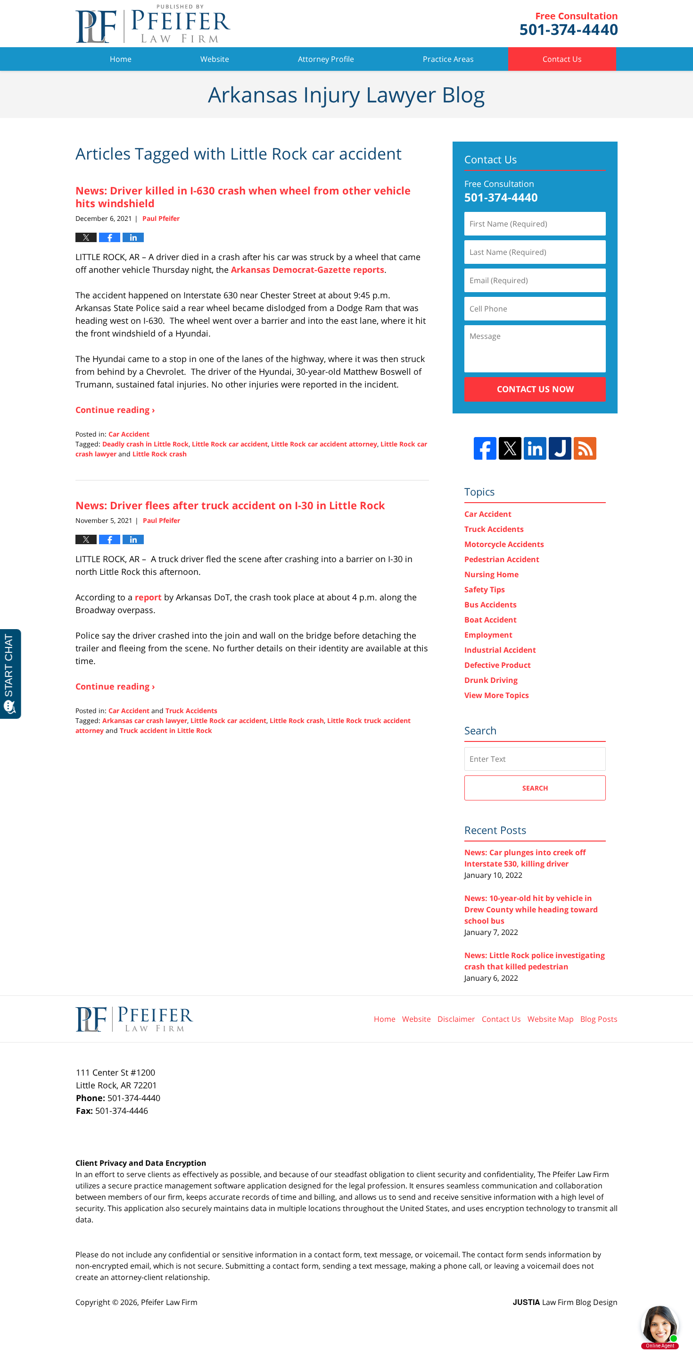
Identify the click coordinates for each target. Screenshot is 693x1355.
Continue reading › (115, 409)
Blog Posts (599, 1019)
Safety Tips (484, 589)
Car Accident (128, 433)
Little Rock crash (159, 453)
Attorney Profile (326, 59)
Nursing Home (491, 574)
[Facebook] (485, 448)
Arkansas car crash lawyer (144, 720)
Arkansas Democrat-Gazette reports (307, 269)
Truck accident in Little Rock (166, 730)
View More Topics (496, 695)
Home (121, 59)
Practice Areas (448, 59)
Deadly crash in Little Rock (145, 443)
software (229, 1185)
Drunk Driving (491, 680)
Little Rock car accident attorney (324, 443)
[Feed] (585, 448)
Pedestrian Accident (501, 559)
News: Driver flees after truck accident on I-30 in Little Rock (230, 505)
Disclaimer (456, 1019)
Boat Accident (490, 619)
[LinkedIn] (535, 448)
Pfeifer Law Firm (569, 23)
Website (214, 59)
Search (535, 787)
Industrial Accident (500, 650)
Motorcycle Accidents (504, 544)
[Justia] (560, 448)
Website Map (551, 1019)
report (148, 597)
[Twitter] (510, 448)
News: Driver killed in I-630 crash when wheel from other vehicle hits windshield (243, 196)
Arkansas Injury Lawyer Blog (153, 23)
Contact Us (562, 59)
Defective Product (497, 665)
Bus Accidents (490, 604)
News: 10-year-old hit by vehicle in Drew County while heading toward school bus (531, 909)
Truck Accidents (191, 710)
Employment (488, 635)
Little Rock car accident (230, 443)
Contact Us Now (535, 389)
